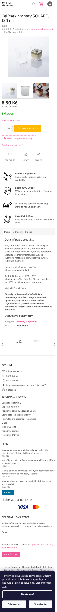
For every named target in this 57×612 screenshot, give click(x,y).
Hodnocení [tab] (17, 231)
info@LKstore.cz (14, 371)
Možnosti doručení (11, 120)
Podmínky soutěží (10, 430)
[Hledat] (33, 4)
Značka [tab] (28, 231)
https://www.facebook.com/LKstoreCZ (26, 385)
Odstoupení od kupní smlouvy (16, 414)
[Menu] (50, 4)
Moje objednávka (10, 434)
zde (4, 586)
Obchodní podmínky (11, 402)
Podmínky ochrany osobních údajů (19, 410)
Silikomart (22, 570)
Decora (26, 567)
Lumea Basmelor (12, 567)
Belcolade (47, 567)
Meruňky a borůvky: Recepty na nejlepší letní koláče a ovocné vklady (28, 461)
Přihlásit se (11, 554)
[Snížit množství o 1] (12, 130)
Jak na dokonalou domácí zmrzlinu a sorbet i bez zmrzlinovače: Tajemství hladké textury (26, 451)
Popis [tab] (7, 231)
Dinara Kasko (46, 570)
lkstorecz (11, 389)
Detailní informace (11, 145)
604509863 (12, 375)
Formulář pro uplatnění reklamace (19, 418)
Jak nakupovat (9, 426)
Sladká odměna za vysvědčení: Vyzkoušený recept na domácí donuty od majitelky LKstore (28, 472)
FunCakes (33, 570)
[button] (53, 344)
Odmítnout (14, 604)
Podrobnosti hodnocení (41, 28)
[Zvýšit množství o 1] (12, 127)
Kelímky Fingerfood (27, 321)
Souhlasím (40, 604)
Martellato (9, 570)
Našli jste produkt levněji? (20, 138)
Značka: (13, 32)
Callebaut (36, 567)
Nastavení (27, 594)
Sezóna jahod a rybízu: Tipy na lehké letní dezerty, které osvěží (26, 482)
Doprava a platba (10, 406)
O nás (4, 422)
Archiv (8, 492)
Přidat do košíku (30, 128)
